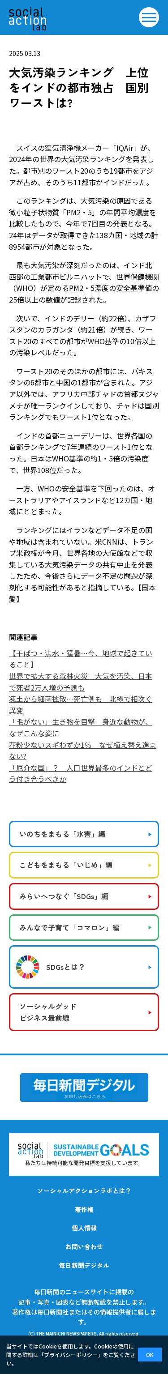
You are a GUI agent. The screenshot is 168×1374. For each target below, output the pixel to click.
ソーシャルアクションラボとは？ (84, 1190)
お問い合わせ (84, 1246)
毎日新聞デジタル (84, 1265)
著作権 (84, 1209)
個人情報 (84, 1227)
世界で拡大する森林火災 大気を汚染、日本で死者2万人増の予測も (80, 681)
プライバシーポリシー (71, 1354)
